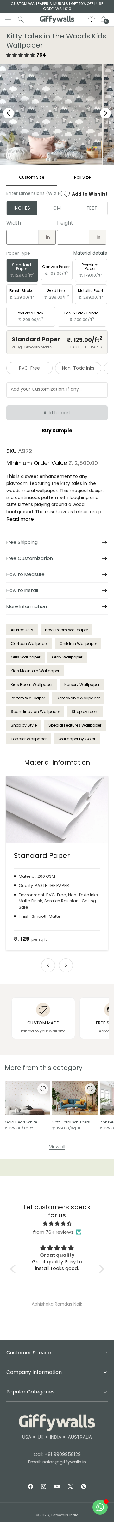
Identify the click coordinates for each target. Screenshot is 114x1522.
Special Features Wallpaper (74, 725)
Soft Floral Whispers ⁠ (71, 1122)
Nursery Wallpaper (81, 684)
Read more (20, 519)
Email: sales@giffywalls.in (57, 1461)
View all (57, 1147)
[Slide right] (66, 965)
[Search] (21, 19)
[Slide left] (48, 965)
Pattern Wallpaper (28, 698)
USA (26, 1436)
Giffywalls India (65, 1515)
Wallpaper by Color (76, 739)
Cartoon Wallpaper (29, 643)
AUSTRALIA (80, 1436)
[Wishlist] (92, 19)
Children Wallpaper (78, 643)
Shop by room (85, 711)
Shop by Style (24, 725)
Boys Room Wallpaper (66, 630)
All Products (22, 630)
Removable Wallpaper (78, 698)
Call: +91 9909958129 (57, 1454)
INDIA (55, 1436)
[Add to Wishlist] (42, 1088)
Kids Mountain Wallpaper (35, 671)
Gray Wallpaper (67, 657)
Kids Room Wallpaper (32, 684)
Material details (90, 253)
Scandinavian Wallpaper (35, 711)
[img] (57, 1223)
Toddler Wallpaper (29, 739)
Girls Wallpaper (25, 657)
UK (41, 1436)
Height (65, 223)
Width (13, 223)
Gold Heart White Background (21, 1122)
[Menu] (8, 19)
